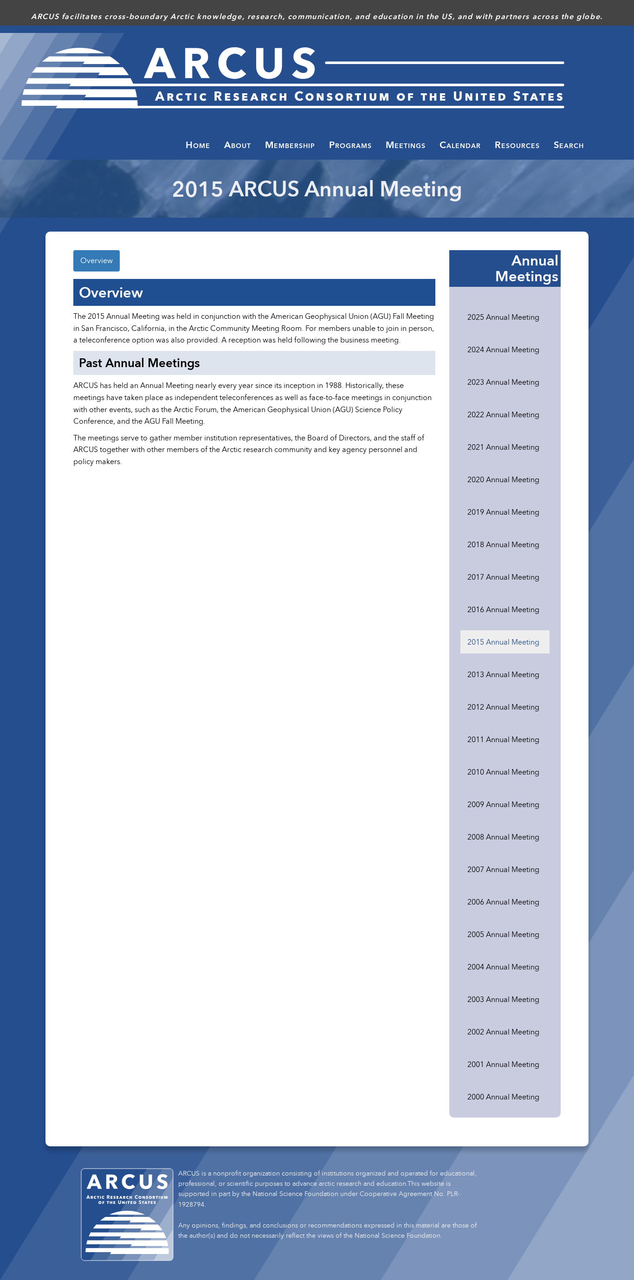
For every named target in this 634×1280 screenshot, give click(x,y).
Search (569, 145)
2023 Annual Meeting (503, 382)
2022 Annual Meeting (503, 414)
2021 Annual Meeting (503, 447)
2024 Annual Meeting (503, 349)
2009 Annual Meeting (503, 804)
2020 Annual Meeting (503, 479)
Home (198, 145)
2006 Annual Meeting (503, 902)
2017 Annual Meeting (503, 577)
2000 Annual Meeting (503, 1097)
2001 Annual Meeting (503, 1064)
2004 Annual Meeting (503, 967)
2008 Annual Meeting (503, 837)
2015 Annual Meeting (503, 642)
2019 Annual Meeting (503, 512)
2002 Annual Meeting (503, 1032)
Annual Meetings (526, 268)
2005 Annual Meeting (503, 934)
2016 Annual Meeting (503, 609)
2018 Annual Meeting (503, 544)
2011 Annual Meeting (503, 739)
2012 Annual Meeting (503, 707)
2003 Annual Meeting (503, 999)
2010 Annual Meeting (503, 772)
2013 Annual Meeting (503, 674)
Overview (96, 260)
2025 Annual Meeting (503, 317)
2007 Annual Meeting (503, 869)
